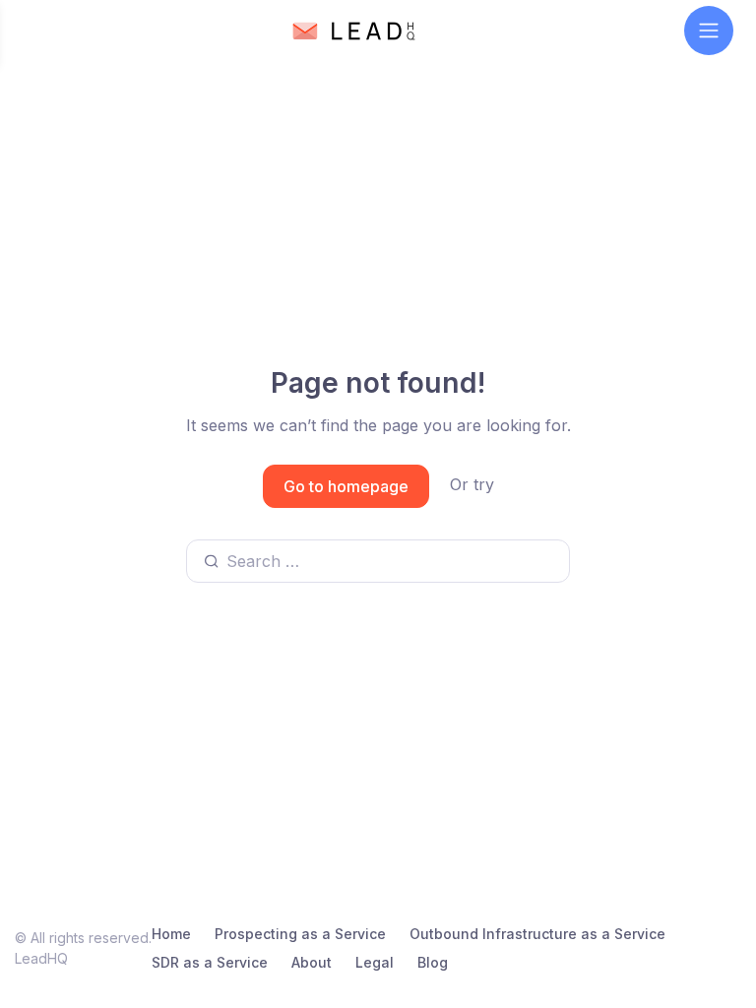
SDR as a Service (210, 962)
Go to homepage (346, 486)
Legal (374, 962)
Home (171, 933)
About (311, 962)
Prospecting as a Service (300, 933)
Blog (432, 962)
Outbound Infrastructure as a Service (537, 933)
